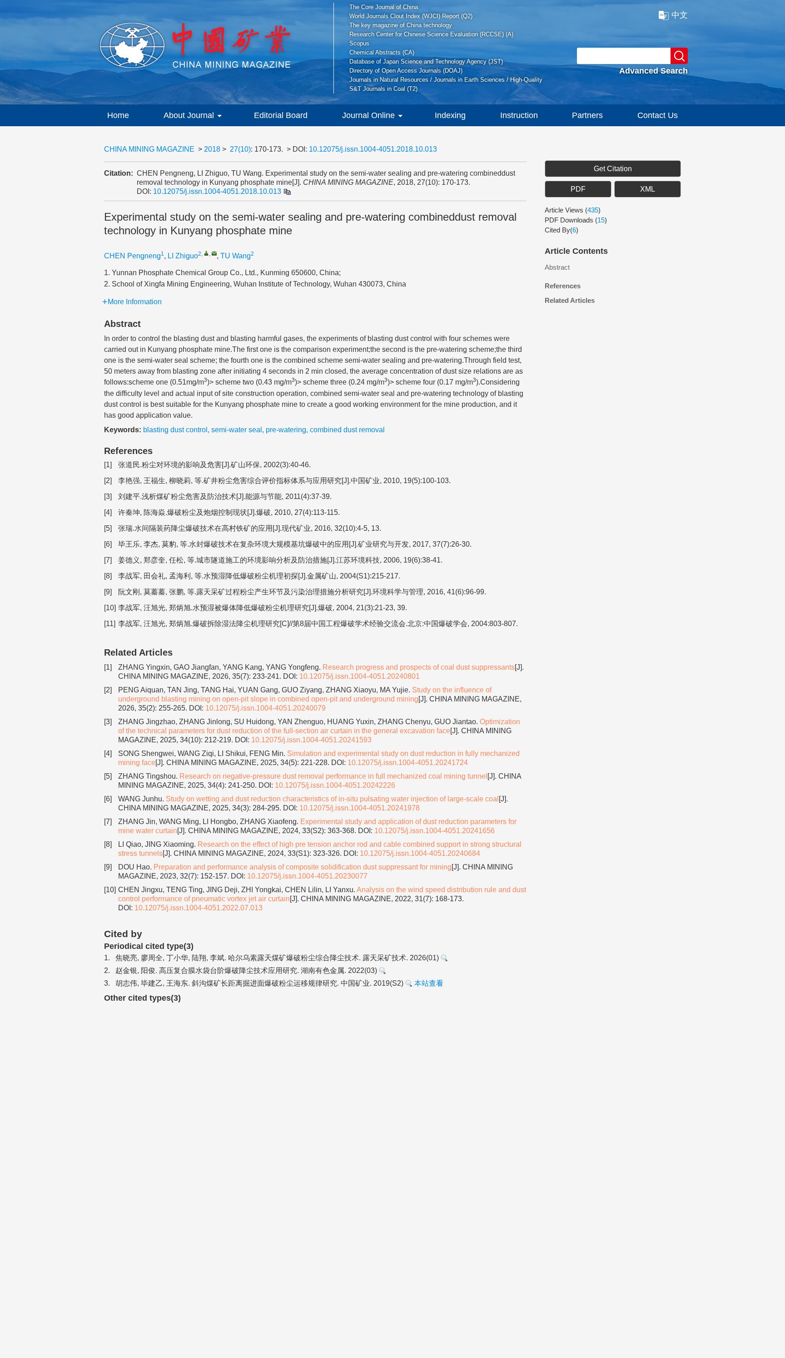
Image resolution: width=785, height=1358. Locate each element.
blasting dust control (175, 430)
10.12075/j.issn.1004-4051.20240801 (359, 676)
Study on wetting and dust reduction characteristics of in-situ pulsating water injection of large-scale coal (332, 799)
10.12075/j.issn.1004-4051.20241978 (359, 808)
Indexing (450, 115)
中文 (679, 15)
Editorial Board (281, 115)
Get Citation (613, 169)
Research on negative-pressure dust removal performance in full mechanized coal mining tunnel (333, 776)
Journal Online (368, 115)
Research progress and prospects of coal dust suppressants (419, 667)
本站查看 (427, 983)
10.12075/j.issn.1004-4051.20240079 (265, 708)
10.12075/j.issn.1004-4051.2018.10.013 (373, 149)
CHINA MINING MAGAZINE (149, 149)
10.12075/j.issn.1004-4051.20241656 (434, 831)
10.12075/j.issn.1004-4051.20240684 (420, 853)
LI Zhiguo (183, 256)
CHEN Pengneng (132, 256)
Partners (587, 115)
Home (118, 115)
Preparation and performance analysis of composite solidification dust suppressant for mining (303, 867)
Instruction (519, 115)
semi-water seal (236, 430)
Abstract (557, 267)
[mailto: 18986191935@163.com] (214, 253)
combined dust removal (347, 430)
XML (647, 189)
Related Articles (570, 300)
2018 (212, 149)
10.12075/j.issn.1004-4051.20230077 (307, 876)
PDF (578, 189)
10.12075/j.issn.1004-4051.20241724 (408, 762)
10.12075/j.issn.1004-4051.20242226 (335, 785)
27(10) (240, 149)
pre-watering (286, 430)
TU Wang (235, 256)
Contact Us (657, 115)
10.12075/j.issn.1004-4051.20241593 (311, 740)
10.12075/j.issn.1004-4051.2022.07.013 (198, 908)
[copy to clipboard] (287, 191)
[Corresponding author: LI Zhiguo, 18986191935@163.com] (206, 253)
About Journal (189, 115)
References (563, 286)
